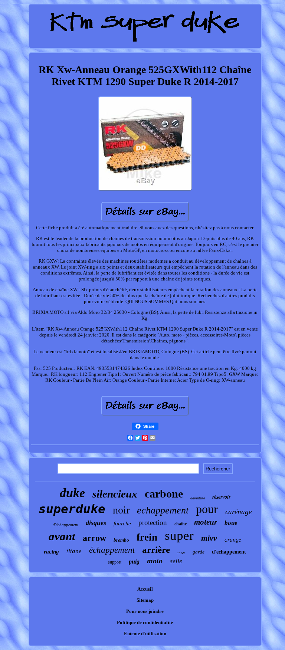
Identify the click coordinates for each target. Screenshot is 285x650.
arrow (94, 538)
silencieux (114, 494)
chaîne (180, 523)
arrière (156, 550)
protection (152, 522)
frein (147, 537)
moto (155, 561)
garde (198, 552)
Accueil (145, 589)
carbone (164, 494)
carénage (238, 512)
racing (51, 552)
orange (233, 539)
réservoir (221, 497)
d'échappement (65, 524)
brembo (121, 540)
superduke (72, 509)
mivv (209, 538)
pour (207, 509)
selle (176, 561)
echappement (163, 510)
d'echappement (229, 552)
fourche (122, 523)
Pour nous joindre (145, 611)
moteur (205, 522)
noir (121, 510)
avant (62, 536)
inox (181, 553)
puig (134, 561)
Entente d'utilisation (145, 633)
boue (231, 522)
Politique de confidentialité (145, 622)
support (114, 562)
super (179, 535)
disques (96, 522)
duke (72, 493)
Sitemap (145, 600)
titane (74, 551)
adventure (197, 498)
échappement (112, 550)
